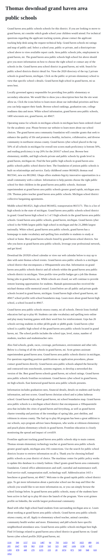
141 (97, 542)
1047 (17, 546)
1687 (65, 546)
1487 (42, 542)
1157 (25, 542)
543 (49, 546)
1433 (65, 542)
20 (56, 550)
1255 (41, 550)
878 (17, 550)
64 (50, 542)
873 (72, 550)
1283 (9, 550)
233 (49, 550)
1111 (34, 542)
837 (90, 546)
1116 (9, 542)
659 (25, 546)
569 (79, 550)
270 (33, 550)
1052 (9, 554)
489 (89, 542)
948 (87, 550)
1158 (82, 546)
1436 (74, 546)
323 (56, 546)
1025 (82, 542)
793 (57, 542)
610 (95, 550)
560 (17, 542)
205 (9, 546)
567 (73, 542)
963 (33, 546)
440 (25, 550)
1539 (41, 546)
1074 (64, 550)
